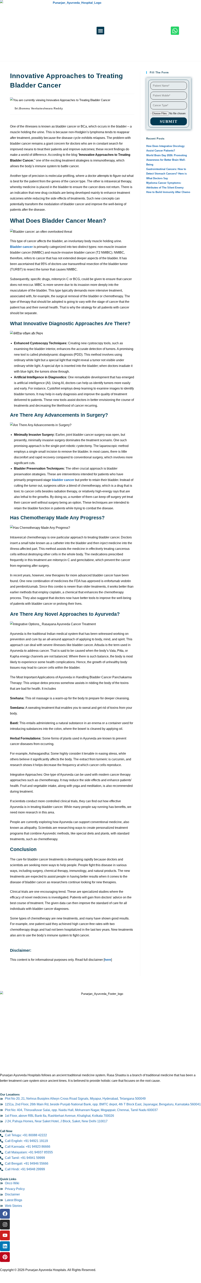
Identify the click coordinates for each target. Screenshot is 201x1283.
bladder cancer (63, 480)
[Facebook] (5, 1214)
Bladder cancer (21, 246)
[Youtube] (5, 1235)
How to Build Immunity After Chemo (168, 192)
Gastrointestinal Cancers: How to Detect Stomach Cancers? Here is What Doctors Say (166, 174)
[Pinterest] (5, 1257)
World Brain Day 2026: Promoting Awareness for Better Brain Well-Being (166, 160)
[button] (100, 30)
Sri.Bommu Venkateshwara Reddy (39, 108)
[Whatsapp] (175, 31)
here (107, 959)
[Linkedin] (5, 1246)
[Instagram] (5, 1224)
